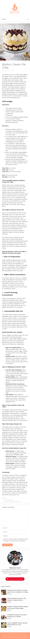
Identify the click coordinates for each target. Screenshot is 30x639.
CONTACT (24, 634)
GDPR (20, 634)
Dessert (5, 498)
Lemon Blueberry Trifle (9, 499)
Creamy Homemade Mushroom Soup (12, 501)
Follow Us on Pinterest (16, 579)
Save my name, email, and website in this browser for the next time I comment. (16, 540)
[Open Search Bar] (28, 19)
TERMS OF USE (14, 634)
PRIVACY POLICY (7, 634)
